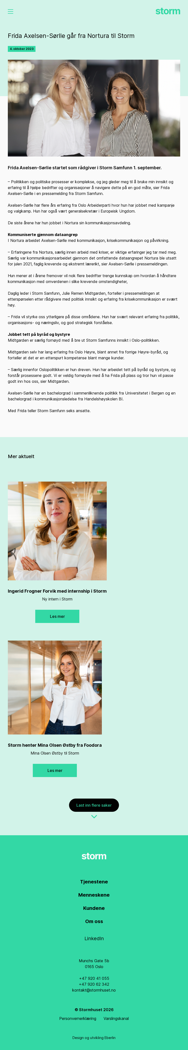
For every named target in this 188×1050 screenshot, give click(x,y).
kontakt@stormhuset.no (94, 990)
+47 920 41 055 (94, 978)
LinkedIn (94, 938)
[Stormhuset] (168, 11)
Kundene (94, 908)
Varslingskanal (116, 1018)
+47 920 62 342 (94, 984)
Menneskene (94, 895)
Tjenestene (94, 882)
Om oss (94, 921)
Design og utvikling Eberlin (94, 1038)
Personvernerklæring (77, 1018)
